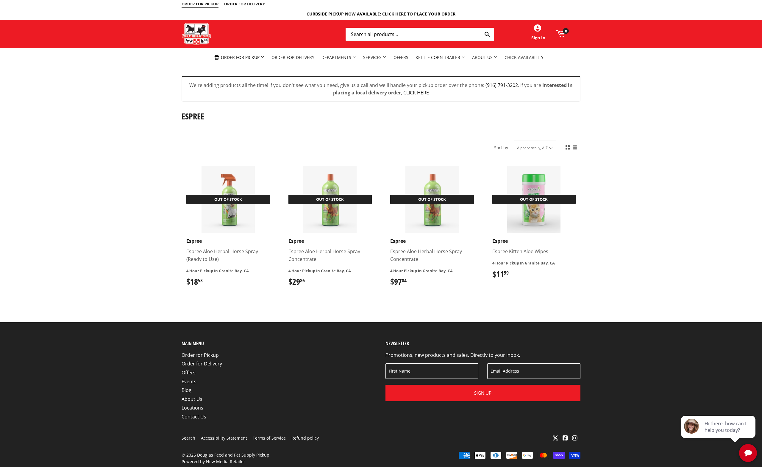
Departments (336, 57)
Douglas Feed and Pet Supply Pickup (233, 455)
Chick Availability (524, 57)
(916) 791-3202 (501, 85)
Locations (192, 407)
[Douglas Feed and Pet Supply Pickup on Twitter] (555, 438)
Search (188, 438)
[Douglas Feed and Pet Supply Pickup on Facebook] (565, 438)
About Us (483, 57)
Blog (186, 390)
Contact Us (194, 416)
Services (373, 57)
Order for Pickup (240, 57)
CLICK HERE (416, 92)
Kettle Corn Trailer (438, 57)
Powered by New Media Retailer (213, 461)
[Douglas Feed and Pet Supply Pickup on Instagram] (574, 438)
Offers (401, 57)
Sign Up (482, 393)
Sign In (538, 38)
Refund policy (305, 438)
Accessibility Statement (224, 438)
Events (189, 381)
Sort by (501, 147)
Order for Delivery (292, 57)
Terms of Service (269, 438)
